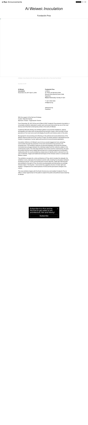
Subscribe (44, 216)
